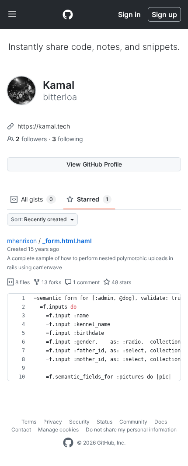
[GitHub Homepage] (68, 443)
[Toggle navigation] (12, 14)
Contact (21, 429)
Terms (28, 421)
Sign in (129, 14)
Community (133, 421)
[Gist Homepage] (68, 14)
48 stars (120, 282)
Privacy (52, 421)
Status (104, 421)
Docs (160, 421)
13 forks (50, 282)
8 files (22, 282)
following (67, 139)
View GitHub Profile (94, 164)
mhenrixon (22, 240)
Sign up (164, 14)
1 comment (86, 282)
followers (32, 139)
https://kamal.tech (43, 126)
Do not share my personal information (131, 429)
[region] (94, 337)
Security (79, 421)
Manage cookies (58, 429)
